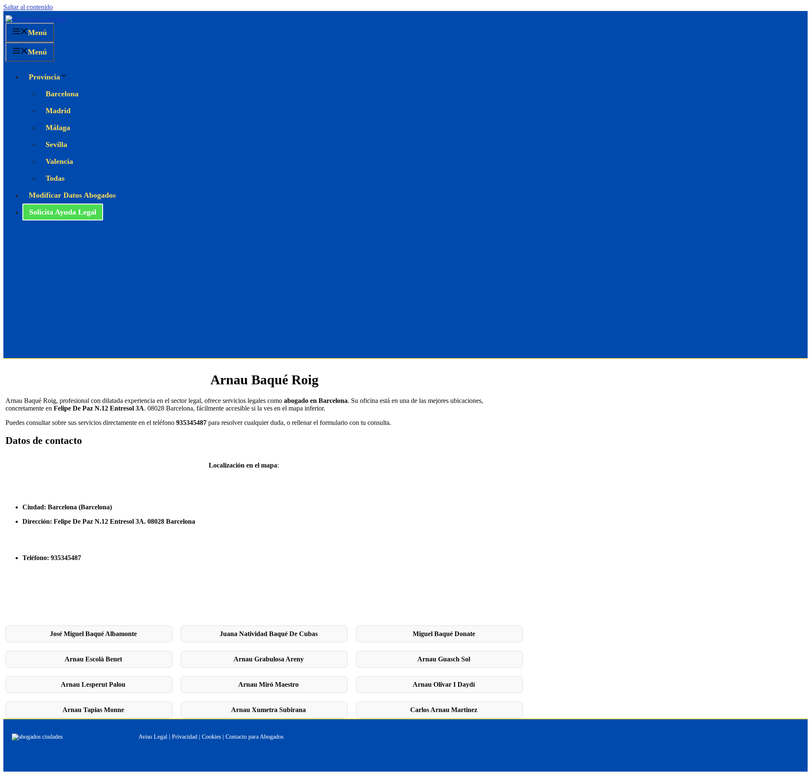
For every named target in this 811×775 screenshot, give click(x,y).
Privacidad (184, 737)
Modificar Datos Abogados (72, 195)
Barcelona (62, 94)
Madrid (58, 110)
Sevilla (56, 144)
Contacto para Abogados (254, 737)
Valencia (59, 161)
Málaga (58, 127)
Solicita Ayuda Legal (62, 212)
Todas (55, 178)
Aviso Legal (153, 737)
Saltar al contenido (28, 7)
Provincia (44, 77)
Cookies (211, 737)
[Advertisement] (405, 295)
